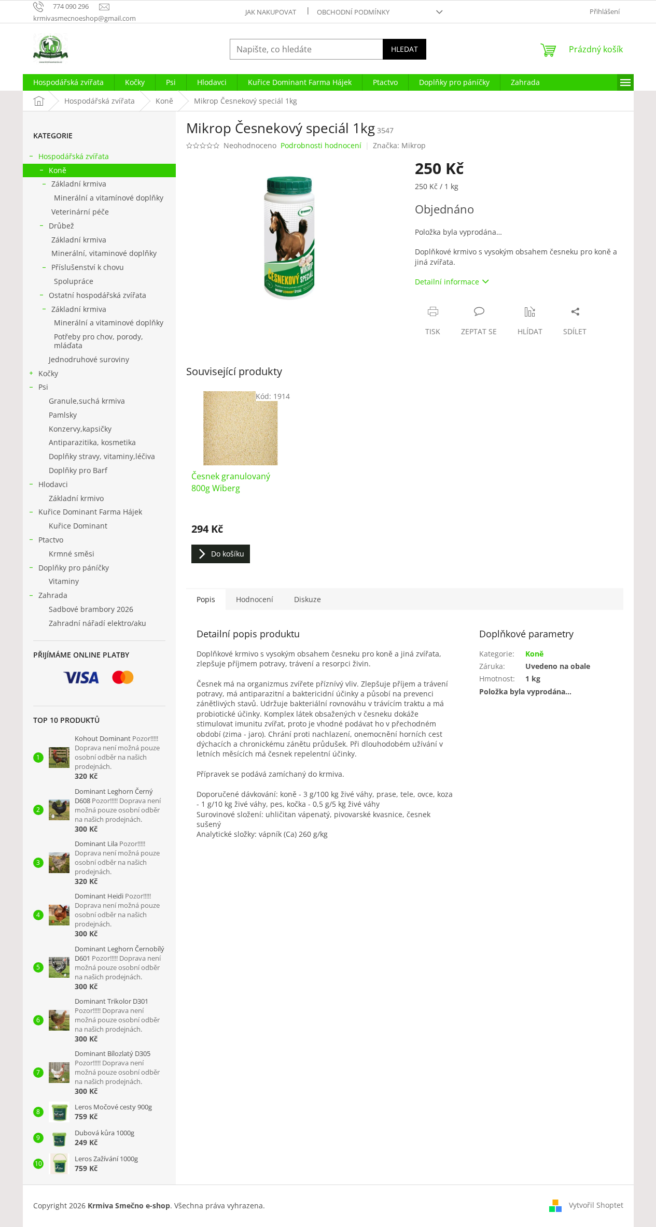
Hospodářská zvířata (73, 156)
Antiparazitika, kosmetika (92, 442)
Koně (57, 170)
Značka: (399, 145)
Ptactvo (50, 540)
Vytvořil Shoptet (596, 1205)
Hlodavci (53, 484)
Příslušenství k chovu (87, 267)
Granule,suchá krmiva (87, 401)
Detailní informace (447, 282)
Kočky (48, 373)
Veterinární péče (80, 212)
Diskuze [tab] (307, 599)
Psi (43, 387)
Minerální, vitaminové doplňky (104, 253)
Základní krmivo (76, 498)
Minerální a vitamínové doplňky (108, 198)
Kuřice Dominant (78, 526)
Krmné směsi (71, 554)
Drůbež (61, 226)
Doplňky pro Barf (78, 470)
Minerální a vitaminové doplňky (108, 322)
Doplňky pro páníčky (73, 568)
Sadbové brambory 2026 (91, 609)
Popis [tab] (206, 599)
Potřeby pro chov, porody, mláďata (98, 341)
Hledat (404, 49)
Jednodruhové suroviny (89, 359)
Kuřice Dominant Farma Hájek (90, 512)
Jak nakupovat (270, 12)
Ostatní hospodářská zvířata (97, 295)
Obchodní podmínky (353, 12)
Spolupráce (73, 281)
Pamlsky (63, 415)
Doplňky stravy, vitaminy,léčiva (102, 456)
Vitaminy (64, 581)
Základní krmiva (78, 184)
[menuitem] (68, 82)
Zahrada (52, 595)
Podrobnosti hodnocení (321, 145)
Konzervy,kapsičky (80, 429)
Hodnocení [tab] (254, 599)
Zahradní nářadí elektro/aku (97, 623)
